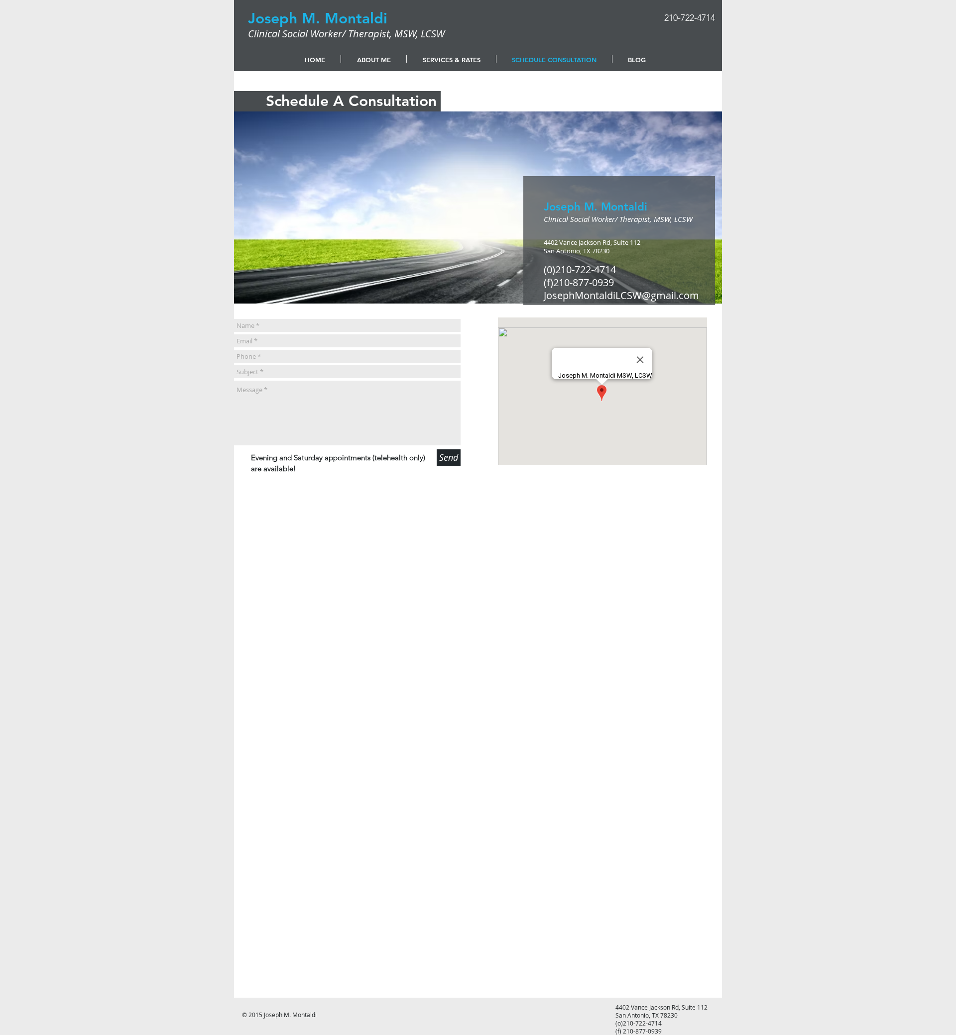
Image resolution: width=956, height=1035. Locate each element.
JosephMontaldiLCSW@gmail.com (621, 295)
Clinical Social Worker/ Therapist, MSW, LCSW (346, 33)
